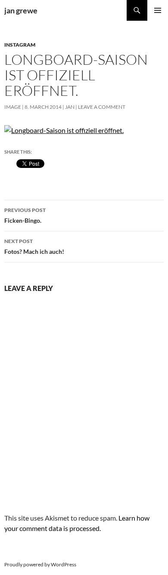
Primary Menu (157, 10)
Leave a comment (101, 107)
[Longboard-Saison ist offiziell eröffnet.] (64, 129)
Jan (70, 107)
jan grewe (20, 10)
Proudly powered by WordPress (40, 564)
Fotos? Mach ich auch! (34, 246)
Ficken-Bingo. (25, 215)
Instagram (19, 44)
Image (12, 107)
